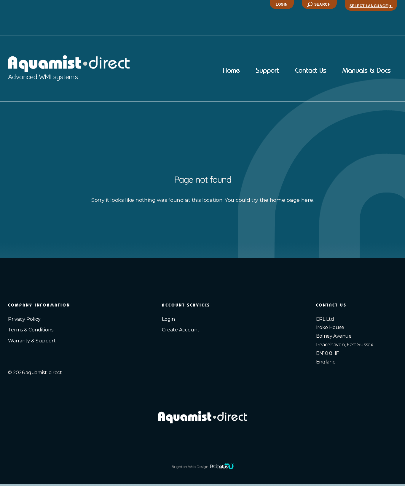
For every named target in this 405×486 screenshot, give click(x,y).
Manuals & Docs (366, 70)
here (307, 200)
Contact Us (310, 70)
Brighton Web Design (189, 466)
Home (231, 70)
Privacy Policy (24, 319)
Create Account (181, 330)
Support (267, 70)
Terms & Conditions (30, 330)
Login (282, 4)
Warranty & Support (32, 341)
